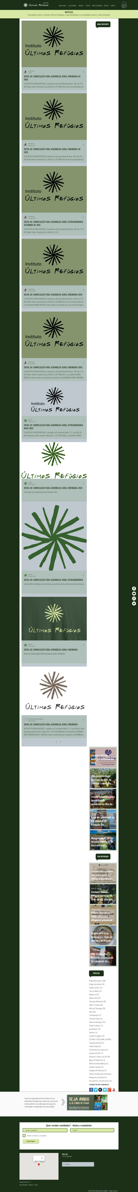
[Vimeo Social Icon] (96, 1090)
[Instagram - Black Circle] (100, 1090)
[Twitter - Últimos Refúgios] (134, 603)
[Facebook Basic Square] (91, 1090)
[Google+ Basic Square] (109, 1090)
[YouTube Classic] (114, 1090)
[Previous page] (48, 741)
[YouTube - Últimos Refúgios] (134, 593)
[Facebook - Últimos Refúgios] (134, 589)
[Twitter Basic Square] (105, 1090)
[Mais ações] (84, 72)
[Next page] (60, 741)
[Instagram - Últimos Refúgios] (134, 598)
